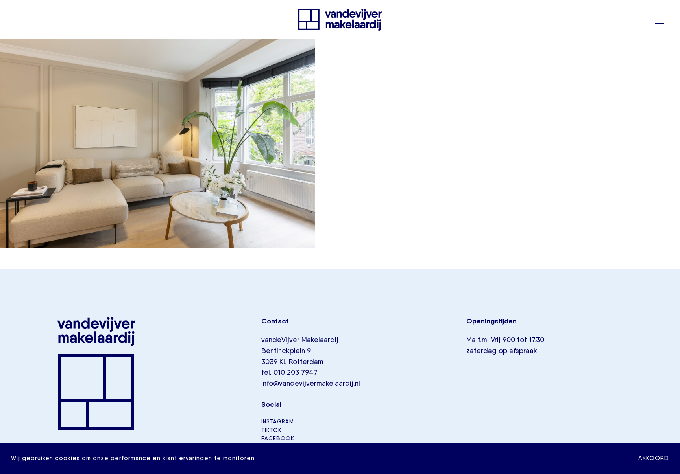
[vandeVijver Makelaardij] (340, 19)
